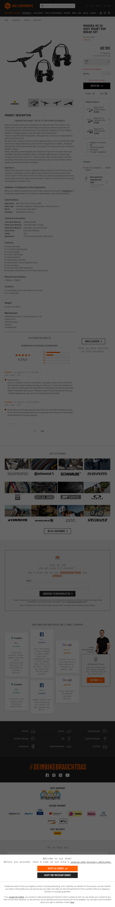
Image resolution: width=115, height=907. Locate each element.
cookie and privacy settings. (91, 861)
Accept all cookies (56, 868)
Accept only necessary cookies (57, 875)
